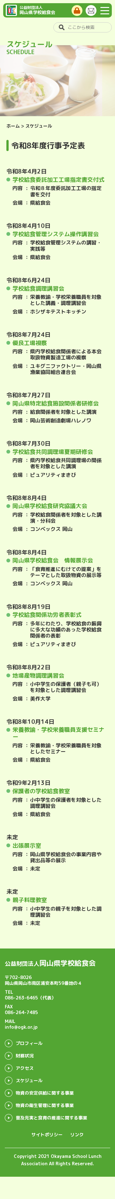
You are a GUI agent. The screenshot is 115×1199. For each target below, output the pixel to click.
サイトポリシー (47, 1135)
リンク (77, 1135)
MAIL (21, 1024)
